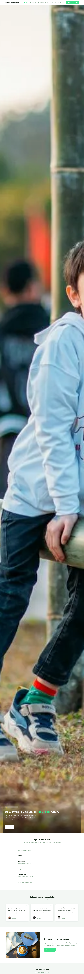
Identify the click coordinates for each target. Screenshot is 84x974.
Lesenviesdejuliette (12, 2)
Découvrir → (10, 826)
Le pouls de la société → (72, 2)
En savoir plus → (50, 949)
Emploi (46, 2)
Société (59, 2)
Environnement (53, 2)
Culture (34, 2)
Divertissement (40, 2)
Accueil (25, 2)
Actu (30, 2)
